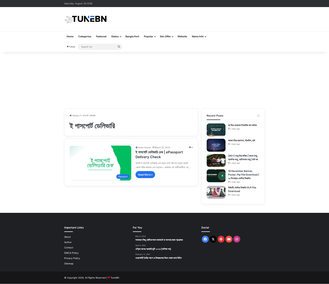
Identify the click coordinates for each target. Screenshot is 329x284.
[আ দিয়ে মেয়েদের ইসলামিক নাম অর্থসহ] (216, 129)
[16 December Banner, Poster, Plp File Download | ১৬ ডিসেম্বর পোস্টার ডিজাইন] (216, 175)
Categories (84, 36)
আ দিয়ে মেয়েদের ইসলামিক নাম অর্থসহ (242, 125)
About (67, 237)
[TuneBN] (85, 19)
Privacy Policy (72, 258)
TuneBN (115, 277)
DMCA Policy (71, 253)
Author (68, 242)
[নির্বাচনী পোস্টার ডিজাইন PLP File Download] (216, 192)
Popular (148, 36)
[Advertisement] (164, 79)
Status (115, 36)
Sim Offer (165, 36)
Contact (68, 247)
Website (182, 36)
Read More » (145, 174)
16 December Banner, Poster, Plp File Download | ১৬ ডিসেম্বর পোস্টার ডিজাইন (243, 175)
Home (70, 36)
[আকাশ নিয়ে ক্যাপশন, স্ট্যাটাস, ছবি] (216, 145)
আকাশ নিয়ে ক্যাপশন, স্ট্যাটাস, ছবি (241, 140)
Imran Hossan (144, 147)
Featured (101, 36)
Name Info (198, 36)
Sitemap (68, 263)
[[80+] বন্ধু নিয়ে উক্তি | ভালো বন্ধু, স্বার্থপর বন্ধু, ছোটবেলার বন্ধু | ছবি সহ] (216, 160)
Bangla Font (132, 36)
